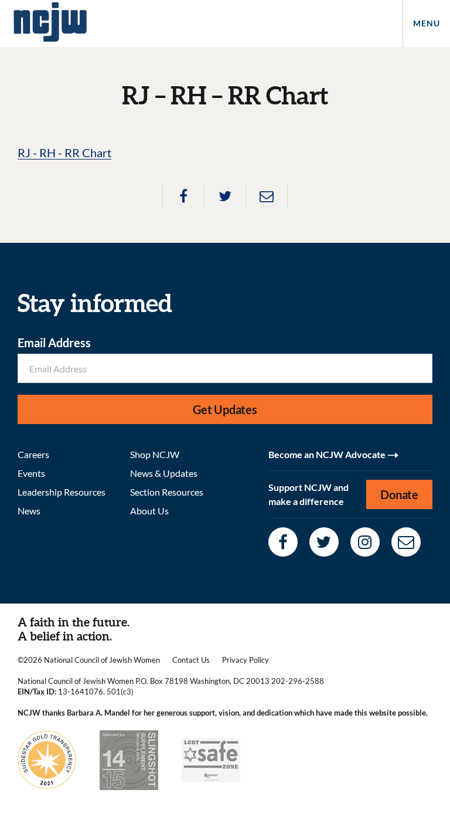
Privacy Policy (245, 660)
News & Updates (163, 473)
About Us (149, 510)
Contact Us (191, 660)
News (29, 510)
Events (31, 473)
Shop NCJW (154, 454)
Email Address (54, 343)
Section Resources (166, 491)
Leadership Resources (61, 491)
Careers (33, 454)
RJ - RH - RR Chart (64, 152)
